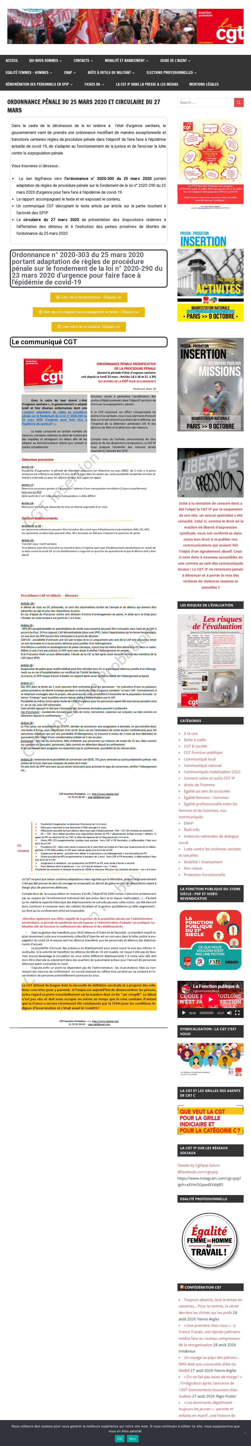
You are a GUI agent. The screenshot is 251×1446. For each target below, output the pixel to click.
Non (132, 1439)
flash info (192, 829)
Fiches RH (92, 84)
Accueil (12, 60)
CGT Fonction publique (203, 752)
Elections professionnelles (170, 72)
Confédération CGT (203, 1287)
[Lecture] (183, 1012)
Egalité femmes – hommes (27, 72)
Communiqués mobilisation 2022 (212, 771)
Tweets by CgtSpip (192, 1165)
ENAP (68, 72)
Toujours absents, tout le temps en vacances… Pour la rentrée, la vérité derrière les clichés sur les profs (210, 1306)
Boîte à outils (195, 739)
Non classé (193, 868)
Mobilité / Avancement (203, 861)
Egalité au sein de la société (207, 791)
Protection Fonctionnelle (204, 874)
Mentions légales (204, 84)
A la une (191, 733)
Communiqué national (203, 765)
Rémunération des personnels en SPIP (37, 84)
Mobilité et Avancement (125, 60)
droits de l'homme (199, 784)
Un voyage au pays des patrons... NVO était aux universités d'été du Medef (209, 1364)
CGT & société (195, 746)
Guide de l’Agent (173, 60)
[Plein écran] (237, 1012)
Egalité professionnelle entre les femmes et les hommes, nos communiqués (208, 810)
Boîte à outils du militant (109, 72)
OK (119, 1439)
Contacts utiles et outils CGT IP (209, 778)
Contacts (81, 60)
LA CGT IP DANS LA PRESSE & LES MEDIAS (147, 84)
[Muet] (229, 1012)
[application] (210, 999)
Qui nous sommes (43, 60)
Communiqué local (200, 759)
